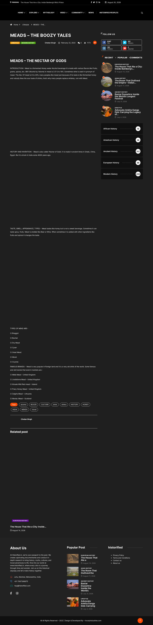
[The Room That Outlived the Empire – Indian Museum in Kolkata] (73, 571)
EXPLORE (33, 13)
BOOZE (33, 404)
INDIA (15, 409)
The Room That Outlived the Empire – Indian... (127, 81)
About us (116, 563)
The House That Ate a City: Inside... (28, 526)
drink (55, 404)
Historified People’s (108, 13)
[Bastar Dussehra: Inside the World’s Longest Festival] (73, 584)
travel (34, 409)
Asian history (120, 78)
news (91, 13)
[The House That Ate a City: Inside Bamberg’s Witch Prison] (73, 558)
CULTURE (45, 404)
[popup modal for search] (139, 12)
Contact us (117, 560)
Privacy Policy (118, 555)
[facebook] (91, 2)
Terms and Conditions (121, 558)
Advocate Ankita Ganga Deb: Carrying (88, 603)
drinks (64, 404)
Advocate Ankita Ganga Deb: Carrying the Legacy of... (128, 112)
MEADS (24, 409)
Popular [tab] (122, 57)
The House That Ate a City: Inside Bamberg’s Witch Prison (42, 2)
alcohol (23, 404)
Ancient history (121, 92)
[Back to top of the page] (140, 620)
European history (20, 521)
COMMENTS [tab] (136, 57)
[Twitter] (94, 2)
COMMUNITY (77, 13)
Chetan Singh (50, 43)
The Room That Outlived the (89, 571)
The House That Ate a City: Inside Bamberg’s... (128, 67)
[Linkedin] (99, 2)
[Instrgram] (96, 2)
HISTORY (74, 404)
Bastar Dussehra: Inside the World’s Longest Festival (127, 96)
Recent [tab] (109, 57)
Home (20, 13)
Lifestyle (25, 25)
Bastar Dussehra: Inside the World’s (86, 587)
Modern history (28, 43)
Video (62, 13)
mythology (48, 13)
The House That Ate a (89, 558)
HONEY (86, 404)
